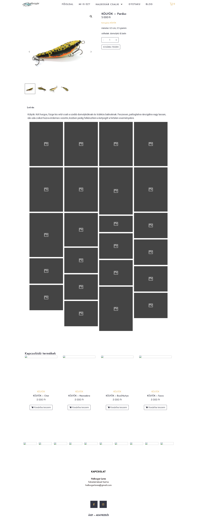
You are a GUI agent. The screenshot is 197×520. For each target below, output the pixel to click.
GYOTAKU (134, 4)
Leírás (30, 107)
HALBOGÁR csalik (107, 4)
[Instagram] (103, 504)
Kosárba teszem (110, 47)
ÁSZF (90, 514)
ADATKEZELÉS (102, 514)
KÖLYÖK (113, 23)
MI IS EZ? (84, 4)
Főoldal (67, 4)
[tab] (31, 107)
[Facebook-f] (94, 504)
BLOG (149, 4)
